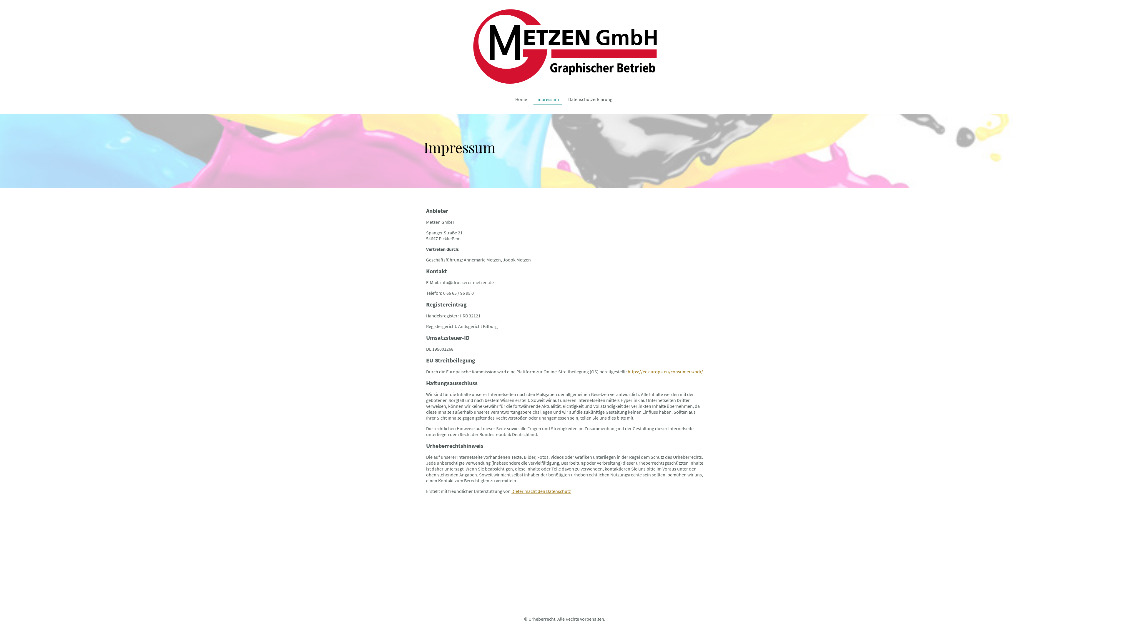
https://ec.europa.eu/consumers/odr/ (665, 372)
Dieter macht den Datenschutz (541, 491)
